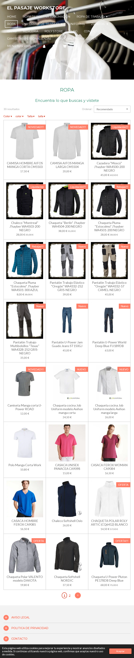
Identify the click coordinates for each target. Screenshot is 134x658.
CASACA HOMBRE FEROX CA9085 (25, 522)
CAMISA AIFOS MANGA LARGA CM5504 (67, 165)
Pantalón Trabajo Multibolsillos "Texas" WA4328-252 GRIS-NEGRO (24, 347)
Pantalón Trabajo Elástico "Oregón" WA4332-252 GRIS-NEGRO (67, 286)
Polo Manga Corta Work (24, 465)
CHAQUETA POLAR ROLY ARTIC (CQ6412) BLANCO (109, 522)
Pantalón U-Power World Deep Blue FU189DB (109, 344)
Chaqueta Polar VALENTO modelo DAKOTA (25, 578)
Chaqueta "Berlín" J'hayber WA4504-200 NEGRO (67, 224)
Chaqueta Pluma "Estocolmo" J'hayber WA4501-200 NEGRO (109, 226)
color (20, 116)
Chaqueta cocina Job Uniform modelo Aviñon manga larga (109, 409)
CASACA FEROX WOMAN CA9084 (109, 467)
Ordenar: (87, 109)
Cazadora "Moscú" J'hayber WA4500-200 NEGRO (109, 166)
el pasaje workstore (36, 8)
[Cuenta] (44, 46)
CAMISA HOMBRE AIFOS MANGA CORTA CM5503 (25, 165)
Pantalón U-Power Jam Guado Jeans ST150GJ (67, 344)
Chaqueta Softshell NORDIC (67, 578)
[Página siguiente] (78, 595)
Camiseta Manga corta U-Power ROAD (25, 407)
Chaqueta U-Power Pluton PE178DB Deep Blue (109, 578)
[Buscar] (54, 46)
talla (41, 116)
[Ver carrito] (64, 46)
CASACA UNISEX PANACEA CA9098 (67, 467)
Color (7, 116)
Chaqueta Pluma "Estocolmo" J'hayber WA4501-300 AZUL (24, 286)
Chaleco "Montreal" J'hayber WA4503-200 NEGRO (24, 226)
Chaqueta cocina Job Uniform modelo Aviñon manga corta (67, 409)
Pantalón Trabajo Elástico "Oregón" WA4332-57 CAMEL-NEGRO (109, 286)
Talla (31, 116)
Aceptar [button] (120, 651)
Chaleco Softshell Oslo (67, 521)
